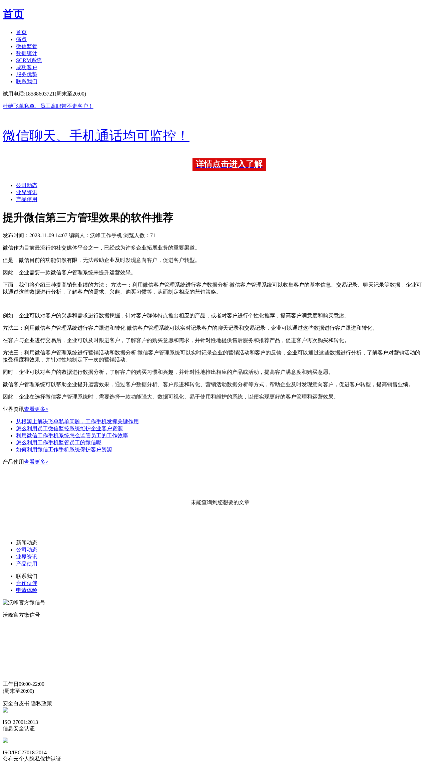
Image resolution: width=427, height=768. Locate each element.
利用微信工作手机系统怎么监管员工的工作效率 (72, 435)
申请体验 (26, 590)
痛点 (21, 39)
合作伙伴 (26, 583)
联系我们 (26, 81)
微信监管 (26, 46)
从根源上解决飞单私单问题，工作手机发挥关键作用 (77, 421)
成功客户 (26, 67)
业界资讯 (26, 192)
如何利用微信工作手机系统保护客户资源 (64, 449)
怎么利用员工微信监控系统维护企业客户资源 (69, 428)
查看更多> (36, 409)
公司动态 (26, 185)
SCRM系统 (29, 60)
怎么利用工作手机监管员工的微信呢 (58, 442)
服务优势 (26, 74)
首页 (21, 32)
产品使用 (26, 199)
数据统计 (26, 53)
